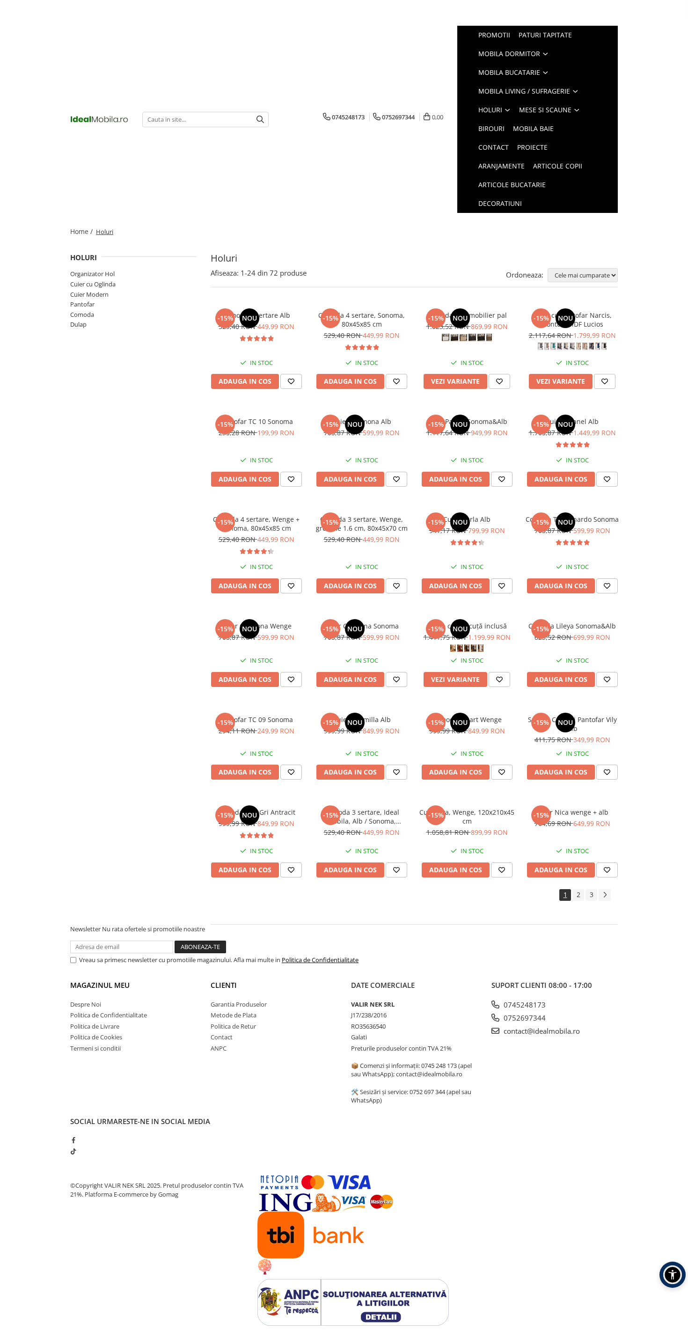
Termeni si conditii (95, 1048)
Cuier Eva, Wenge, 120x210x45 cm (466, 816)
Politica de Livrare (94, 1026)
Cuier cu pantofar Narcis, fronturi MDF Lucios (572, 320)
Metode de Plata (233, 1015)
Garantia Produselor (239, 1004)
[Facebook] (73, 1140)
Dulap (78, 324)
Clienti (224, 985)
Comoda (82, 314)
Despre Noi (85, 1004)
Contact (222, 1037)
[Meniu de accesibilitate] (672, 1275)
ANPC (219, 1048)
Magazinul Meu (100, 985)
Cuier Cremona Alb (361, 421)
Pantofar (82, 304)
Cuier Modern (89, 294)
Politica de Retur (233, 1026)
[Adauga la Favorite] (291, 381)
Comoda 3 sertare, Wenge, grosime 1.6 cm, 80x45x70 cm (362, 524)
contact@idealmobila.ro (541, 1031)
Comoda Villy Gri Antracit (256, 812)
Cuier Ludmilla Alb (362, 719)
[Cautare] (260, 119)
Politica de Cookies (96, 1037)
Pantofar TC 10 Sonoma (256, 421)
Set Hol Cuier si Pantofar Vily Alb (572, 724)
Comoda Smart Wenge (467, 719)
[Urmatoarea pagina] (605, 895)
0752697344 (524, 1018)
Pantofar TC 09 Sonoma (256, 719)
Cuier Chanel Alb (572, 421)
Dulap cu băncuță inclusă (467, 625)
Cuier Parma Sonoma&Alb (466, 421)
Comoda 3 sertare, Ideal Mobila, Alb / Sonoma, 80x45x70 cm (361, 816)
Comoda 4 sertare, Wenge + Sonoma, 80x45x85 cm (256, 524)
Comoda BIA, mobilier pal (467, 315)
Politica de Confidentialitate (320, 960)
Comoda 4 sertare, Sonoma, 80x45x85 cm (361, 320)
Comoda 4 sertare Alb (256, 315)
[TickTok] (73, 1151)
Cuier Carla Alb (466, 519)
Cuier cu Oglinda (93, 284)
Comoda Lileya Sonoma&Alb (572, 625)
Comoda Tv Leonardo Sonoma (572, 519)
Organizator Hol (92, 274)
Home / (82, 231)
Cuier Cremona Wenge (256, 625)
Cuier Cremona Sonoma (361, 625)
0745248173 (524, 1004)
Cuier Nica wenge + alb (572, 812)
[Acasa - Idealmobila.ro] (99, 119)
